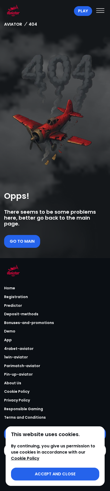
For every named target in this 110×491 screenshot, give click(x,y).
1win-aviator (16, 357)
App (8, 339)
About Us (12, 383)
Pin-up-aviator (18, 374)
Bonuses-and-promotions (29, 322)
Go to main (22, 241)
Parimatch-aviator (22, 365)
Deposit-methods (21, 314)
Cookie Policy (16, 391)
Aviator (13, 24)
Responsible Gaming (23, 408)
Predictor (13, 305)
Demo (9, 331)
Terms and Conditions (25, 417)
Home (9, 288)
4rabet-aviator (19, 348)
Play (83, 11)
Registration (16, 296)
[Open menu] (100, 11)
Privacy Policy (17, 400)
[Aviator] (37, 11)
